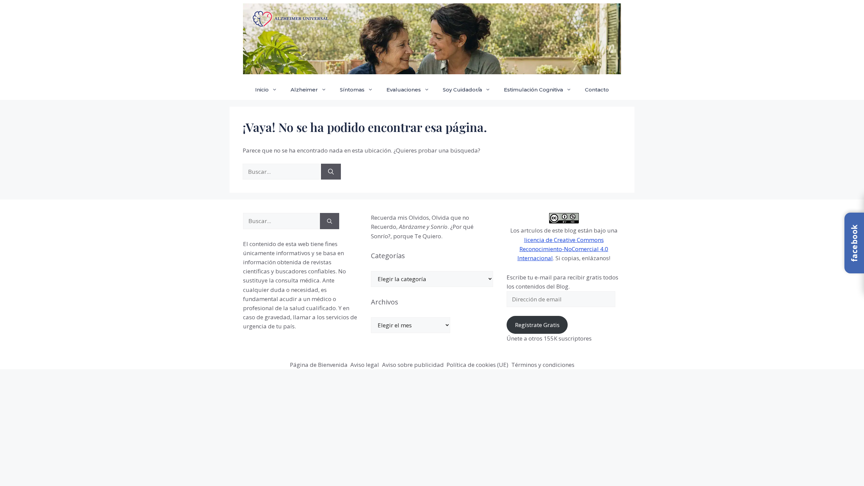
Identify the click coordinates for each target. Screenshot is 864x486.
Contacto (597, 89)
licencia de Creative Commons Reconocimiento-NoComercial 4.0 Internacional (562, 249)
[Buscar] (331, 172)
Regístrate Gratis (537, 325)
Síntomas (352, 89)
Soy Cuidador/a (462, 89)
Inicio (262, 89)
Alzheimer (304, 89)
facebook (854, 243)
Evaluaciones (403, 89)
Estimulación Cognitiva (533, 89)
